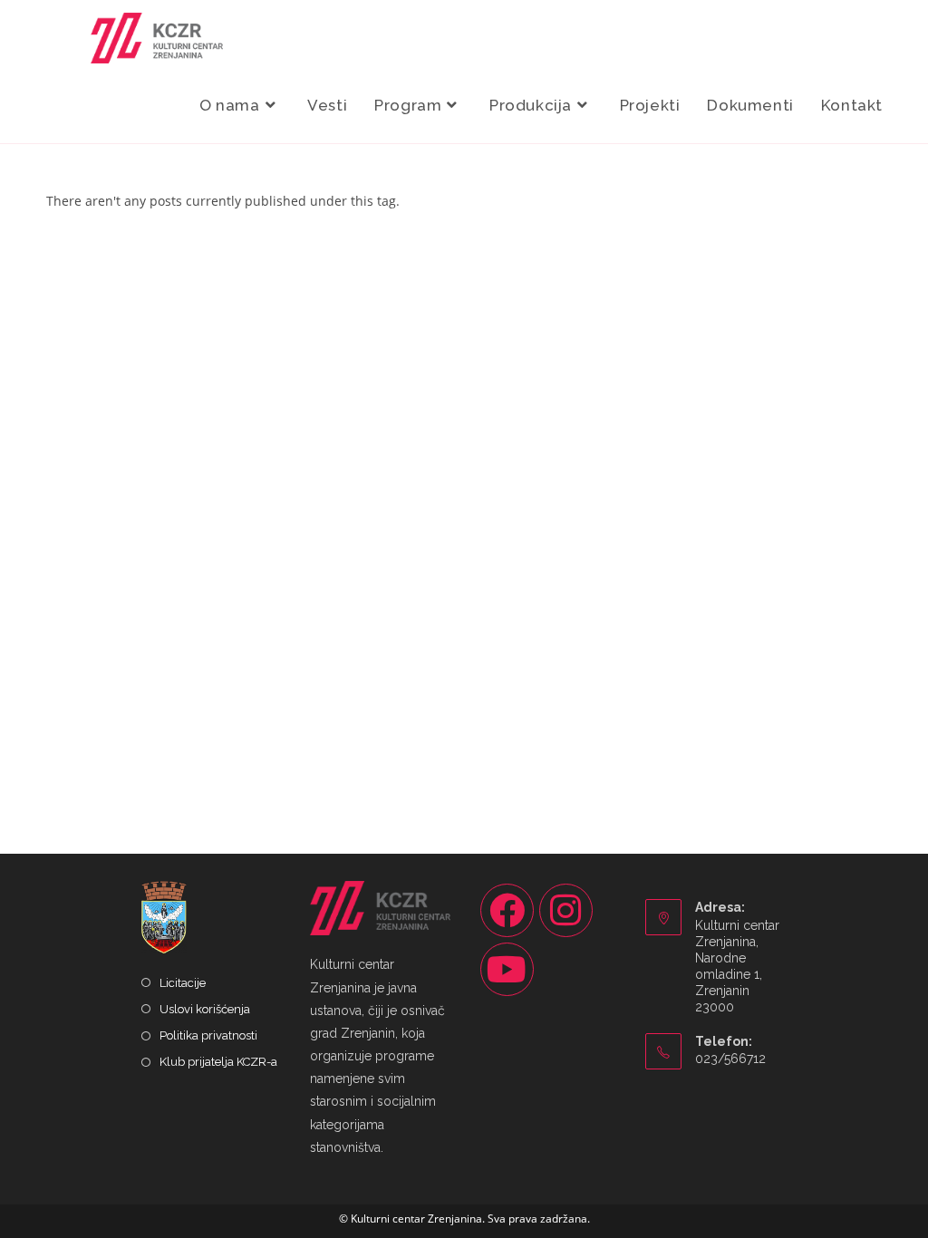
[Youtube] (507, 969)
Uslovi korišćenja (205, 1009)
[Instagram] (566, 910)
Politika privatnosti (208, 1035)
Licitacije (183, 983)
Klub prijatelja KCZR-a (218, 1062)
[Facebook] (507, 910)
